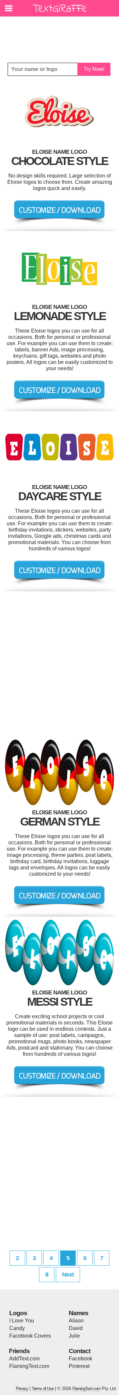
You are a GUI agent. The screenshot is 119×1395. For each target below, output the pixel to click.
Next (68, 1274)
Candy (17, 1328)
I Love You (21, 1320)
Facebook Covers (30, 1336)
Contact (79, 1350)
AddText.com (24, 1358)
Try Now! (94, 69)
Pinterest (79, 1366)
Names (78, 1313)
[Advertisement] (61, 34)
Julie (74, 1336)
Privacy (22, 1388)
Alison (76, 1320)
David (76, 1328)
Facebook (80, 1358)
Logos (18, 1313)
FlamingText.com (29, 1366)
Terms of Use (43, 1388)
